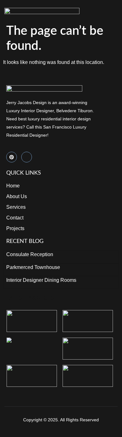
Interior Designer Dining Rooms (41, 280)
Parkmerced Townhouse (33, 267)
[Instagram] (26, 157)
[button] (116, 10)
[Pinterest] (11, 157)
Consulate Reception (29, 254)
